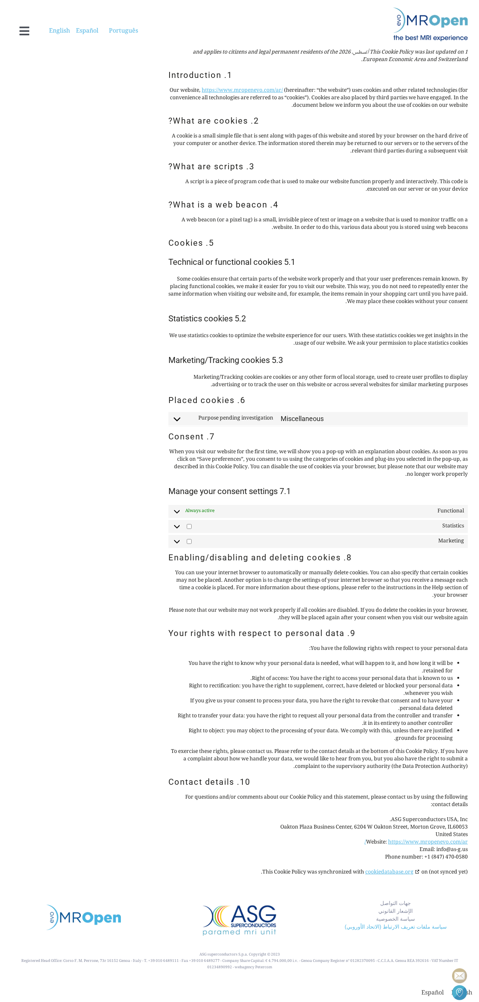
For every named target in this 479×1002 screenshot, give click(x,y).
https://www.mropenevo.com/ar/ (242, 90)
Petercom (263, 967)
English (62, 31)
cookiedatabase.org (389, 872)
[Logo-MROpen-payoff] (430, 10)
